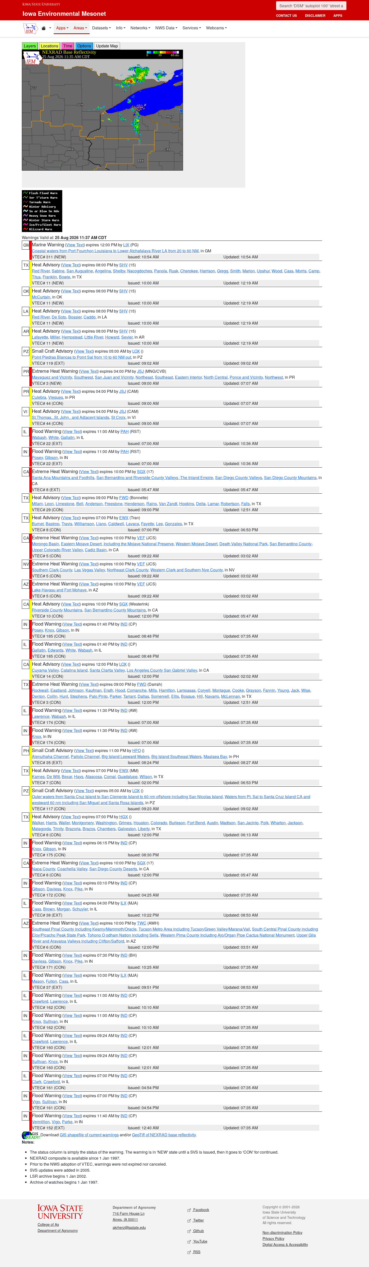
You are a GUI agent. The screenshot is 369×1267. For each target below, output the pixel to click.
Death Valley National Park (243, 544)
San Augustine (80, 271)
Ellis (175, 696)
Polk (265, 823)
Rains (151, 503)
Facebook (200, 1209)
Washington (106, 823)
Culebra (39, 397)
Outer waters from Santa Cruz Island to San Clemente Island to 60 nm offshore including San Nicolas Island (127, 796)
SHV (123, 265)
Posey (37, 457)
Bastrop (52, 524)
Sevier (127, 337)
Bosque (188, 696)
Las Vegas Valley (89, 570)
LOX (136, 351)
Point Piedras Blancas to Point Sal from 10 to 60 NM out (81, 357)
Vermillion (41, 1122)
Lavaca (132, 524)
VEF (141, 538)
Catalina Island (74, 670)
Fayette (147, 524)
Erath (108, 690)
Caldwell (116, 524)
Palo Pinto (98, 696)
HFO (136, 750)
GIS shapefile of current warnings (89, 1135)
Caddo (90, 317)
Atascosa (93, 776)
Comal (110, 776)
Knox (49, 630)
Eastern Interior (188, 377)
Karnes (38, 776)
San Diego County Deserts (113, 869)
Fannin (269, 690)
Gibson (51, 457)
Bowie (64, 277)
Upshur (263, 271)
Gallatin (68, 437)
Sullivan (50, 1021)
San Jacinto (248, 823)
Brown (49, 909)
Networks (139, 28)
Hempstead (72, 337)
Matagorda (41, 829)
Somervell (160, 696)
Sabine (58, 271)
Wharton (278, 823)
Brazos (89, 829)
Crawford (40, 1001)
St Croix (118, 417)
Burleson (177, 823)
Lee (159, 524)
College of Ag (48, 1224)
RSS (196, 1251)
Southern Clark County (52, 570)
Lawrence (40, 716)
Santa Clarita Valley (107, 670)
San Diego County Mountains (290, 477)
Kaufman (94, 690)
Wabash (39, 437)
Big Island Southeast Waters (176, 756)
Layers (30, 46)
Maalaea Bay (215, 756)
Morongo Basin (45, 544)
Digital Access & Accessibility (285, 1244)
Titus (36, 277)
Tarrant (129, 696)
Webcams (215, 28)
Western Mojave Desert (196, 544)
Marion (248, 271)
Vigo (36, 1101)
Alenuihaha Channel (50, 756)
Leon (49, 503)
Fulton (51, 981)
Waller (64, 823)
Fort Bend (196, 823)
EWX (124, 517)
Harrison (207, 271)
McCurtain (41, 297)
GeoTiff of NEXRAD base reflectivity (164, 1135)
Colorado (159, 823)
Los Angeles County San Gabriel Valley (162, 670)
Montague (221, 690)
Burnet (38, 524)
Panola (160, 271)
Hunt (63, 696)
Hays (78, 776)
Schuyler (80, 909)
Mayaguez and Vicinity (52, 377)
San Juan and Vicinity (114, 377)
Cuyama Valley (45, 670)
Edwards (56, 650)
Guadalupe (128, 776)
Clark (36, 1081)
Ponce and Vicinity (246, 377)
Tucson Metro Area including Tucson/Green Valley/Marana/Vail (194, 929)
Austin (212, 823)
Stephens (78, 696)
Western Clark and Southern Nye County (186, 570)
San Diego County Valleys (238, 477)
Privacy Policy (273, 1238)
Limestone (65, 503)
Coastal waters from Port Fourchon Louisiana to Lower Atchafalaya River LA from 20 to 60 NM (115, 251)
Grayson (253, 690)
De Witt (53, 776)
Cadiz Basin (96, 550)
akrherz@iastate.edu (129, 1227)
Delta (201, 503)
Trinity (58, 829)
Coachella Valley (72, 869)
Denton (38, 696)
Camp (314, 271)
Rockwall (40, 690)
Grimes (125, 823)
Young (283, 690)
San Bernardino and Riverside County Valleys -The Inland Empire (154, 477)
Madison (227, 823)
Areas (79, 28)
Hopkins (186, 503)
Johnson (76, 690)
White (53, 437)
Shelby (119, 271)
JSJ (140, 371)
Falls (245, 503)
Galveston (127, 829)
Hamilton (167, 690)
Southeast (164, 377)
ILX (123, 903)
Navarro (212, 696)
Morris (300, 271)
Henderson (134, 503)
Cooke (238, 690)
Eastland (58, 690)
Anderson (94, 503)
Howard (112, 337)
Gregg (222, 271)
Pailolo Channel (85, 756)
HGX (123, 816)
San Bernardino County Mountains (115, 610)
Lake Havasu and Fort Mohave (59, 590)
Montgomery (83, 823)
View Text (75, 245)
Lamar (213, 503)
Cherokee (189, 271)
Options (84, 46)
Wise (305, 690)
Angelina (103, 271)
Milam (37, 503)
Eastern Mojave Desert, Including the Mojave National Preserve (117, 544)
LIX (126, 245)
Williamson (84, 524)
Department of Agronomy (58, 1230)
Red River (41, 271)
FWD (124, 497)
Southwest (83, 377)
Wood (277, 271)
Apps (61, 28)
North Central (216, 377)
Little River (93, 337)
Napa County (43, 869)
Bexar (67, 776)
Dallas (143, 696)
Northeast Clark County (127, 570)
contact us (286, 15)
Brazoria (73, 829)
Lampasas (186, 690)
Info (119, 28)
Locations (49, 46)
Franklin (50, 277)
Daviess (54, 889)
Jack (295, 690)
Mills (153, 690)
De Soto (59, 317)
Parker (115, 696)
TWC (141, 923)
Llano (101, 524)
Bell (79, 503)
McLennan (230, 696)
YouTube (199, 1241)
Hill (200, 696)
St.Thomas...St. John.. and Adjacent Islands (70, 417)
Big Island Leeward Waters (125, 756)
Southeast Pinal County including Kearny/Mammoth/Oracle (84, 929)
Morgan (63, 909)
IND (124, 624)
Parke (67, 1122)
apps (337, 15)
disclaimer (315, 15)
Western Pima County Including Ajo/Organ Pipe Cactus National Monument (227, 935)
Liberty (144, 829)
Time (67, 46)
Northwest (274, 377)
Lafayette (40, 337)
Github (198, 1230)
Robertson (230, 503)
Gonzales (173, 524)
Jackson (295, 823)
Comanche (137, 690)
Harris (51, 823)
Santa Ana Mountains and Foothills (63, 477)
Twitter (198, 1220)
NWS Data (164, 28)
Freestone (113, 503)
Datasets (100, 28)
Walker (38, 823)
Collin (52, 696)
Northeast (144, 377)
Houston (141, 823)
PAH (124, 431)
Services (190, 28)
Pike (79, 889)
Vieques (55, 397)
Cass (288, 271)
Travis (67, 524)
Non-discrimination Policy (282, 1232)
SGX (141, 471)
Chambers (106, 829)
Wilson (146, 776)
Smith (235, 271)
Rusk (173, 271)
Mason (38, 981)
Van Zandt (168, 503)
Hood (120, 690)
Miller (55, 337)
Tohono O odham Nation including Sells (122, 935)
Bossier (75, 317)
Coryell (204, 690)
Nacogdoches (139, 271)
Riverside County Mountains (57, 610)
